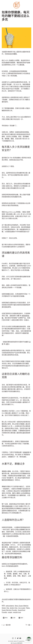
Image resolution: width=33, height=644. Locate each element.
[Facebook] (15, 638)
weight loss (17, 612)
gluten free (13, 608)
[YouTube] (20, 638)
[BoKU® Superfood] (16, 5)
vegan (10, 612)
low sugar (21, 608)
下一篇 (27, 625)
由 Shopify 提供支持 (16, 643)
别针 (22, 617)
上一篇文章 (7, 625)
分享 (14, 617)
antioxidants (10, 606)
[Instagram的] (13, 638)
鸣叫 (6, 617)
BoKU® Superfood (19, 641)
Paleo (28, 608)
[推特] (18, 638)
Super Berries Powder (9, 610)
